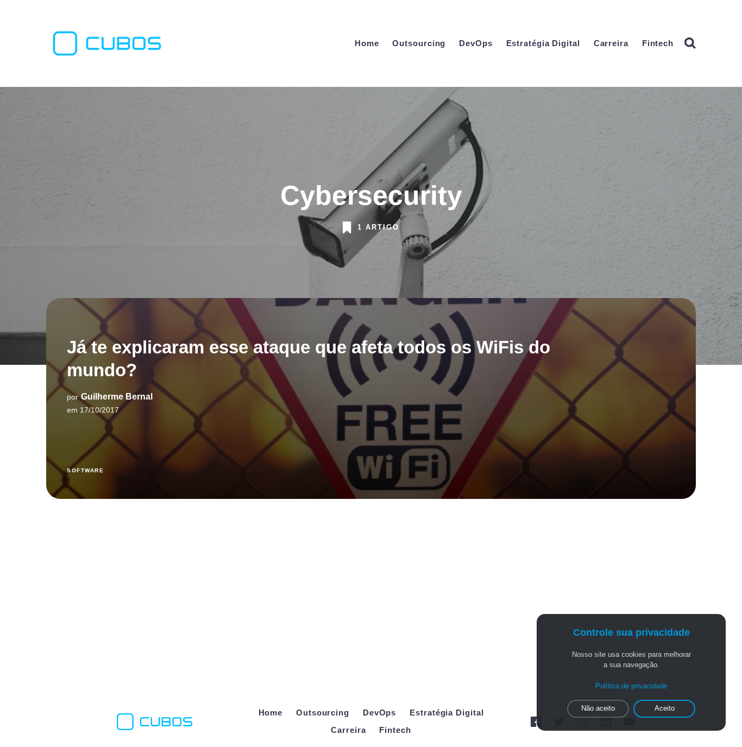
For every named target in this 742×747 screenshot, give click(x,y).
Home (367, 43)
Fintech (658, 43)
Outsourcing (418, 43)
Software (85, 470)
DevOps (475, 43)
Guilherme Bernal (117, 397)
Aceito (665, 708)
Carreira (611, 43)
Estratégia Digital (543, 43)
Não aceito (598, 708)
